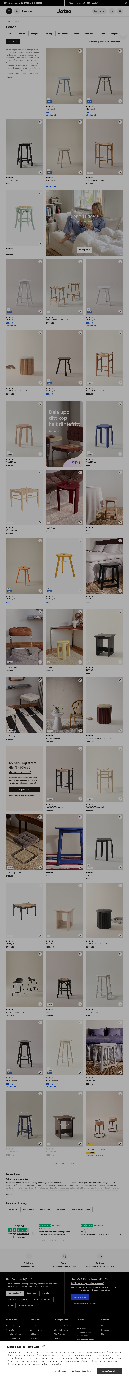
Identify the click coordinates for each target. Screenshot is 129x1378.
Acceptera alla (109, 1371)
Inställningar (60, 1371)
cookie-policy (55, 1364)
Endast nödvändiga (81, 1371)
